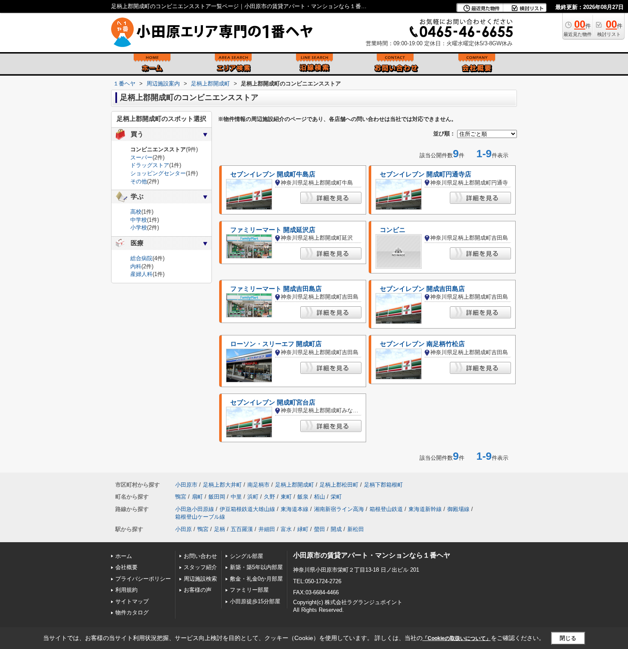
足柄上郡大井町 (222, 485)
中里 (236, 496)
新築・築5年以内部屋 (256, 567)
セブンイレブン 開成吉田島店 (422, 288)
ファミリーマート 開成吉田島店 (276, 288)
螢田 (319, 529)
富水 (286, 529)
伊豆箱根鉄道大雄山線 (247, 509)
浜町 (252, 496)
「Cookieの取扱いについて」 (457, 638)
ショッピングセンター (158, 173)
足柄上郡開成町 (294, 485)
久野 (269, 496)
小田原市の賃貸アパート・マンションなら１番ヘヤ (371, 555)
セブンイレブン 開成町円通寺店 (425, 174)
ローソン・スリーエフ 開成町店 (276, 344)
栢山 (319, 496)
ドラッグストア (149, 165)
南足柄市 (258, 485)
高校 (135, 212)
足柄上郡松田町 (339, 485)
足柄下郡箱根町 (383, 485)
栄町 (336, 496)
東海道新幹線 (425, 509)
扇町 (197, 496)
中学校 (138, 220)
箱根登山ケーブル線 (200, 517)
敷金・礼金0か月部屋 (256, 579)
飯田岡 (216, 496)
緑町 (302, 529)
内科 (135, 266)
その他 (138, 181)
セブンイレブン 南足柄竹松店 (422, 344)
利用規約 (126, 590)
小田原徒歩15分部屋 (255, 601)
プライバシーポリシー (143, 579)
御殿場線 (458, 509)
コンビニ (392, 229)
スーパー (141, 157)
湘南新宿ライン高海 (339, 509)
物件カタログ (132, 612)
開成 (336, 529)
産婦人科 (141, 274)
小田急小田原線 (194, 509)
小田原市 (186, 485)
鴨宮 (180, 496)
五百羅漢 (242, 529)
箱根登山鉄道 (386, 509)
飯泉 (302, 496)
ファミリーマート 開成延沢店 (272, 229)
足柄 (219, 529)
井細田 (266, 529)
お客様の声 (197, 590)
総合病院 (141, 258)
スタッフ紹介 (200, 567)
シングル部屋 (246, 556)
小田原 (183, 529)
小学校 (138, 227)
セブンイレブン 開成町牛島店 (272, 174)
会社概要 (126, 567)
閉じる (568, 638)
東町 (286, 496)
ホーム (123, 556)
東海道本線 (294, 509)
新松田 (355, 529)
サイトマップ (132, 601)
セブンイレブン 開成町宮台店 (272, 402)
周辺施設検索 (200, 579)
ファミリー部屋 (249, 590)
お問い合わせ (200, 556)
